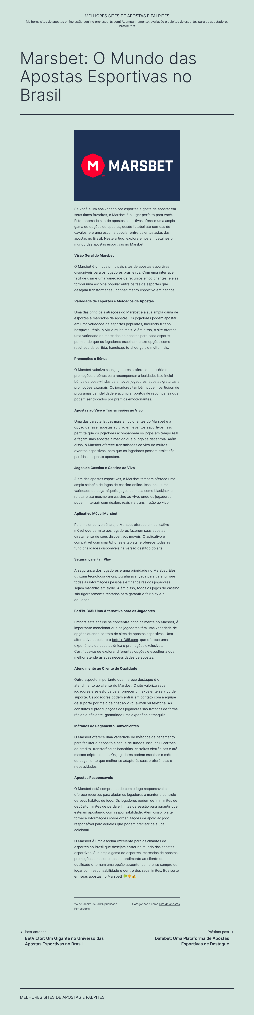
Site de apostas (169, 904)
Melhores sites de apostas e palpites (127, 15)
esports (85, 908)
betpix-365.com (125, 640)
